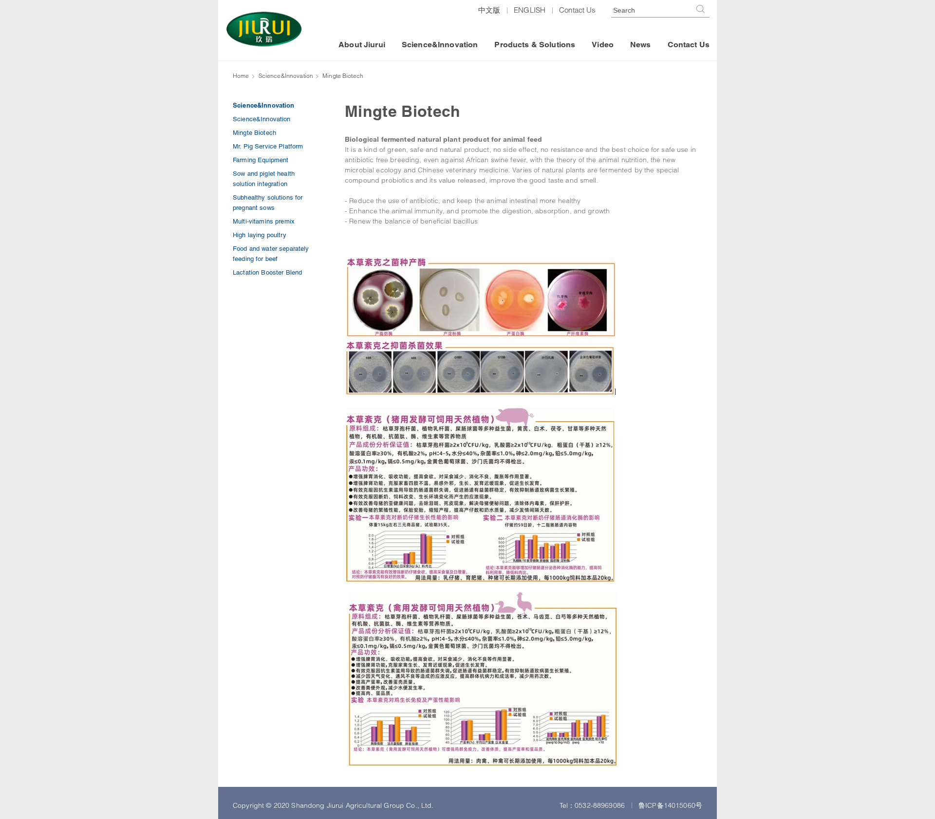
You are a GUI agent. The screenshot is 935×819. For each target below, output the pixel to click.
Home (241, 75)
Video (603, 44)
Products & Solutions (534, 44)
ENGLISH (529, 10)
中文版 (489, 10)
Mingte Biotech (342, 75)
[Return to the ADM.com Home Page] (263, 29)
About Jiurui (361, 44)
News (640, 44)
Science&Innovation (440, 44)
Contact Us (577, 10)
